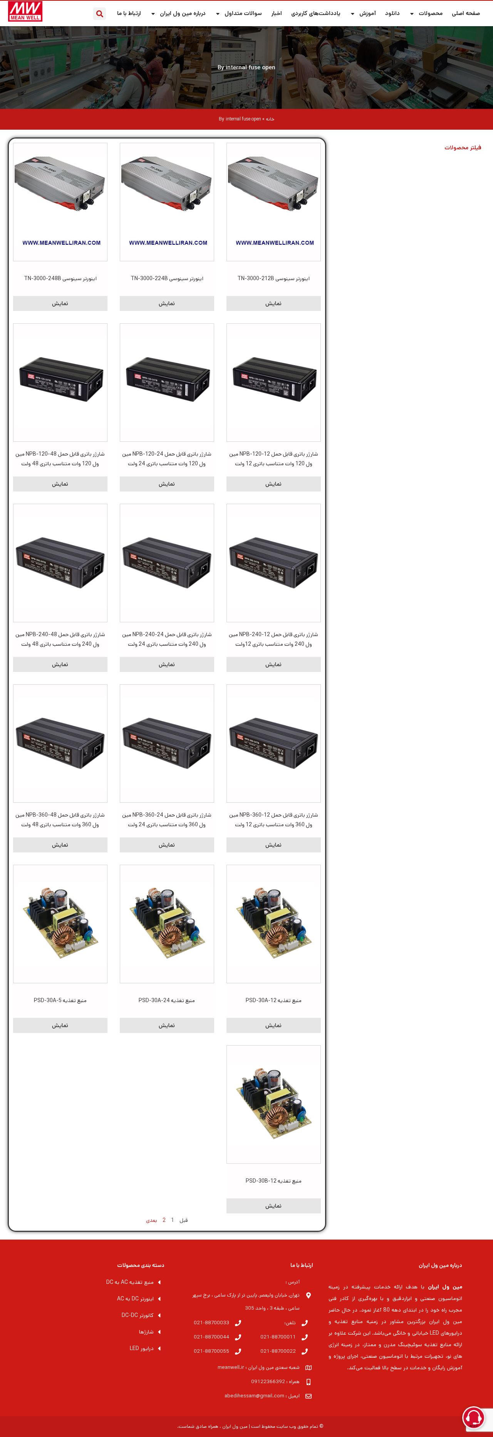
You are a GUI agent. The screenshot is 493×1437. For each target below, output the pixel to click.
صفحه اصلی (466, 13)
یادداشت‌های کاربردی (315, 13)
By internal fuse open (246, 67)
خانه (270, 119)
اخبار (276, 13)
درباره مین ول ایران (183, 13)
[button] (99, 13)
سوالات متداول (243, 13)
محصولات (431, 13)
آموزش (367, 13)
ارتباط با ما (129, 13)
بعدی (151, 1220)
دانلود (392, 13)
